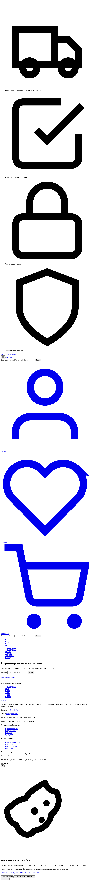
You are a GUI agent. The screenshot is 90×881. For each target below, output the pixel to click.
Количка (8, 733)
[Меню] (3, 357)
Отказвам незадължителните (24, 876)
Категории (9, 644)
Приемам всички (7, 876)
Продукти (9, 642)
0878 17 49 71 (6, 354)
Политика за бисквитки (31, 873)
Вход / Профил (10, 731)
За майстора (9, 656)
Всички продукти (12, 746)
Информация (8, 738)
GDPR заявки (10, 744)
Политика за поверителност (11, 873)
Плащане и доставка (10, 752)
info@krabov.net (12, 714)
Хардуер (8, 654)
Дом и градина (10, 648)
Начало (8, 640)
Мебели (8, 646)
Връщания (9, 735)
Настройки (5, 879)
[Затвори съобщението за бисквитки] (3, 765)
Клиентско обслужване (11, 725)
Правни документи (12, 742)
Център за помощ (11, 729)
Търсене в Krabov (7, 360)
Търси (38, 360)
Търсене (4, 672)
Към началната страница (10, 677)
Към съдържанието (8, 2)
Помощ (14, 354)
